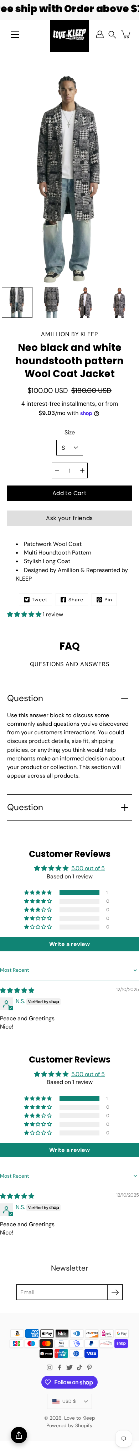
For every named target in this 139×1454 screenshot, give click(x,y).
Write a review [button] (69, 944)
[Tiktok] (79, 1367)
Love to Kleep (79, 1418)
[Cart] (126, 34)
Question (25, 698)
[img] (17, 990)
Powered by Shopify (69, 1425)
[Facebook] (59, 1367)
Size (70, 432)
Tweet (39, 599)
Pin (108, 599)
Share (75, 599)
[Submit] (115, 1292)
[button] (112, 34)
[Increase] (82, 470)
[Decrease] (57, 470)
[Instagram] (49, 1367)
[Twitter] (69, 1367)
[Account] (99, 34)
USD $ (69, 1401)
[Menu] (15, 34)
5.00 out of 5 (88, 868)
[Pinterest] (89, 1367)
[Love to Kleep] (69, 34)
